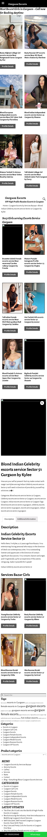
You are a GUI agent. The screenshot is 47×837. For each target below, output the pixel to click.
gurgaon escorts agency (6, 710)
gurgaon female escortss (24, 714)
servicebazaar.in (16, 720)
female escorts (39, 702)
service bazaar (8, 720)
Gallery (6, 770)
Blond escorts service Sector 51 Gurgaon (25, 496)
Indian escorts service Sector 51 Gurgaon (24, 502)
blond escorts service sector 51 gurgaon (16, 505)
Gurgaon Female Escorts (12, 735)
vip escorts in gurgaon (25, 720)
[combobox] (23, 754)
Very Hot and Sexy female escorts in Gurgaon (21, 831)
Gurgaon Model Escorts (12, 740)
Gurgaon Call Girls (10, 730)
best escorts (4, 702)
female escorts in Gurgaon (13, 706)
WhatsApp (35, 834)
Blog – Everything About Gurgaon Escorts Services (23, 780)
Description (9, 519)
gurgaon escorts (35, 706)
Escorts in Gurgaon (10, 727)
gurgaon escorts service (23, 710)
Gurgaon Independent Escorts (14, 737)
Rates (6, 775)
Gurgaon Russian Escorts (12, 742)
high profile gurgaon (16, 718)
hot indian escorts (29, 718)
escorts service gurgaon (30, 508)
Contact (7, 777)
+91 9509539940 (11, 834)
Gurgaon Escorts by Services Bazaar (23, 206)
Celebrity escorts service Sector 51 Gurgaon (17, 499)
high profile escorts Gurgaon (37, 714)
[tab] (9, 519)
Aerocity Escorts (10, 767)
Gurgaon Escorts (15, 198)
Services (7, 772)
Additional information (26, 519)
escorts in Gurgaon (16, 702)
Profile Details (8, 67)
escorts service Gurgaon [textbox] (23, 755)
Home (5, 206)
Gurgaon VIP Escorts (11, 745)
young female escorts (36, 720)
